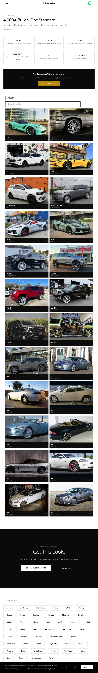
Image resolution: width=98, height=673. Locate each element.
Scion (83, 651)
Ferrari (22, 622)
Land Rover (67, 629)
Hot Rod (87, 622)
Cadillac (36, 615)
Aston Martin (41, 608)
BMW (68, 608)
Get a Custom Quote (36, 568)
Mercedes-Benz (57, 636)
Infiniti (9, 629)
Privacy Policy (50, 669)
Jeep (35, 629)
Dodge (9, 622)
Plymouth (53, 644)
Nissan (73, 636)
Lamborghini (50, 629)
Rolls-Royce (68, 651)
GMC (60, 622)
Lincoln (9, 636)
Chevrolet (65, 615)
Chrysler (81, 615)
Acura (9, 608)
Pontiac (81, 644)
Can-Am (50, 615)
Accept (87, 667)
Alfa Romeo (24, 608)
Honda (72, 622)
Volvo (51, 658)
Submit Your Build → (49, 84)
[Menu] (8, 3)
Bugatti (9, 615)
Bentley (81, 608)
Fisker (35, 622)
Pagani (38, 644)
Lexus (82, 629)
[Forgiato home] (49, 3)
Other (25, 644)
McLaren (38, 636)
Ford (48, 622)
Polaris (67, 644)
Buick (22, 615)
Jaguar (22, 629)
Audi (56, 608)
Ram (23, 651)
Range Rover (37, 651)
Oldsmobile (11, 644)
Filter (11, 98)
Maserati (24, 636)
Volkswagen (36, 658)
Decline (73, 667)
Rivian (53, 651)
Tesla (8, 658)
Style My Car (65, 568)
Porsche (10, 651)
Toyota (21, 658)
